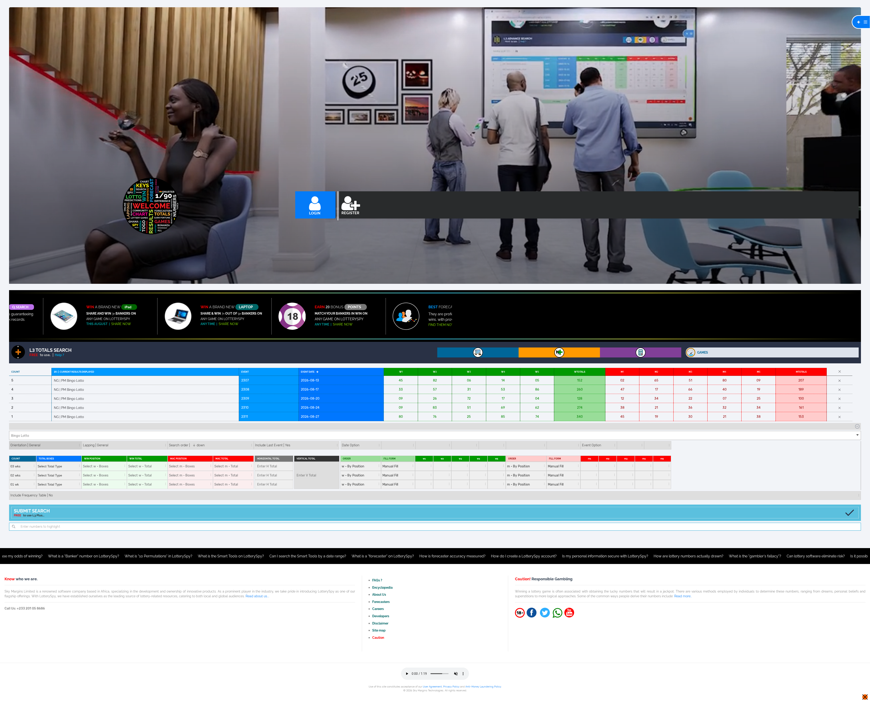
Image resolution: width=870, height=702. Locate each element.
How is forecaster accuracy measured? (364, 556)
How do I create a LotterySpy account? (435, 556)
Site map (379, 630)
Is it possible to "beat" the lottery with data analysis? (804, 556)
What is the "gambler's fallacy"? (666, 556)
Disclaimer (380, 623)
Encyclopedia (382, 587)
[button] (435, 435)
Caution (378, 637)
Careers (378, 609)
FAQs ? (377, 580)
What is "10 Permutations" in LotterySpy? (70, 556)
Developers (380, 616)
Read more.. (683, 596)
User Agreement (432, 686)
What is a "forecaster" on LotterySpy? (294, 556)
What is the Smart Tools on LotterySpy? (142, 556)
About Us (379, 594)
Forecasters (381, 602)
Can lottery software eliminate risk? (727, 556)
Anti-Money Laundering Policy (483, 686)
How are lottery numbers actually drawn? (600, 556)
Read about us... (257, 596)
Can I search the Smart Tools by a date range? (219, 556)
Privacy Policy (451, 686)
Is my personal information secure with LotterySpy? (516, 556)
